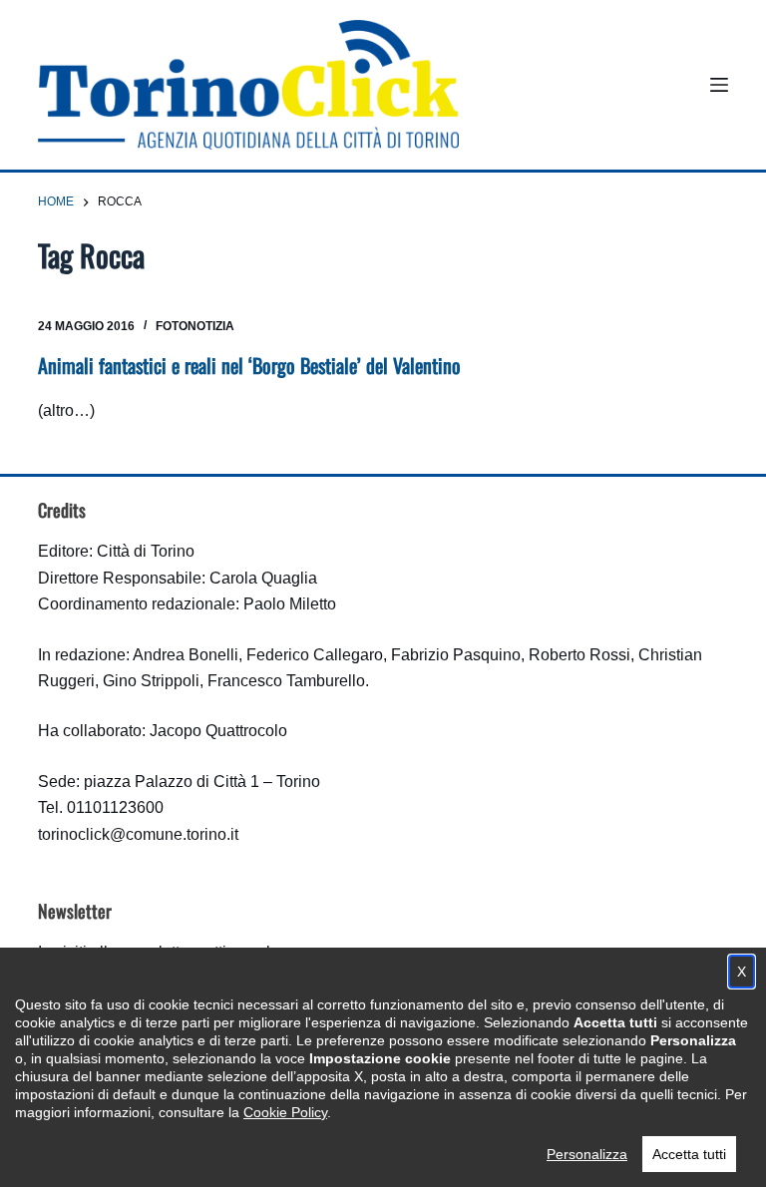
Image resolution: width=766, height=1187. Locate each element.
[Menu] (719, 85)
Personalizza (587, 1154)
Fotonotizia (195, 326)
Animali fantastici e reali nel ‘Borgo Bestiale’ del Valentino (249, 365)
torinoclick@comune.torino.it (138, 834)
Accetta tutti (689, 1154)
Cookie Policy (285, 1112)
